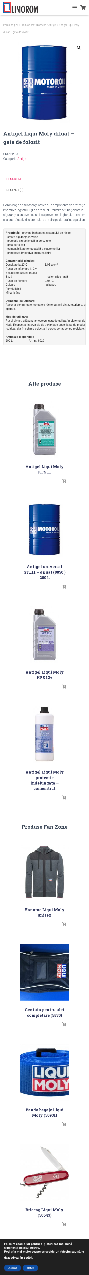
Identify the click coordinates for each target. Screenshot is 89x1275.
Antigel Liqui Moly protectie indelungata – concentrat (44, 780)
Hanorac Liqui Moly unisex (44, 912)
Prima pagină (10, 24)
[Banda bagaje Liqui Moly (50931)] (44, 1072)
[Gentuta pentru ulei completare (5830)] (44, 972)
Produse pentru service (33, 24)
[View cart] (83, 7)
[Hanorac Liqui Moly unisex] (44, 872)
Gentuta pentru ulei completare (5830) (44, 1012)
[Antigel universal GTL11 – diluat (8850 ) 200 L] (44, 529)
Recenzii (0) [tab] (15, 190)
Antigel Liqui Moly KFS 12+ (44, 674)
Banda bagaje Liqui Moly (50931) (45, 1112)
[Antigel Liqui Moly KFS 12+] (44, 634)
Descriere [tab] (14, 179)
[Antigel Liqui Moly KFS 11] (44, 429)
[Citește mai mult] (64, 481)
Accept (12, 1268)
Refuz (30, 1268)
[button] (79, 47)
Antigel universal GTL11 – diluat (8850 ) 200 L (44, 572)
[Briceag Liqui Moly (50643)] (44, 1172)
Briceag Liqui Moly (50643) (44, 1212)
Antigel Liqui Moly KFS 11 (44, 469)
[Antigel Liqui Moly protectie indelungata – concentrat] (44, 734)
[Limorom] (22, 7)
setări (28, 1258)
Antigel (52, 24)
